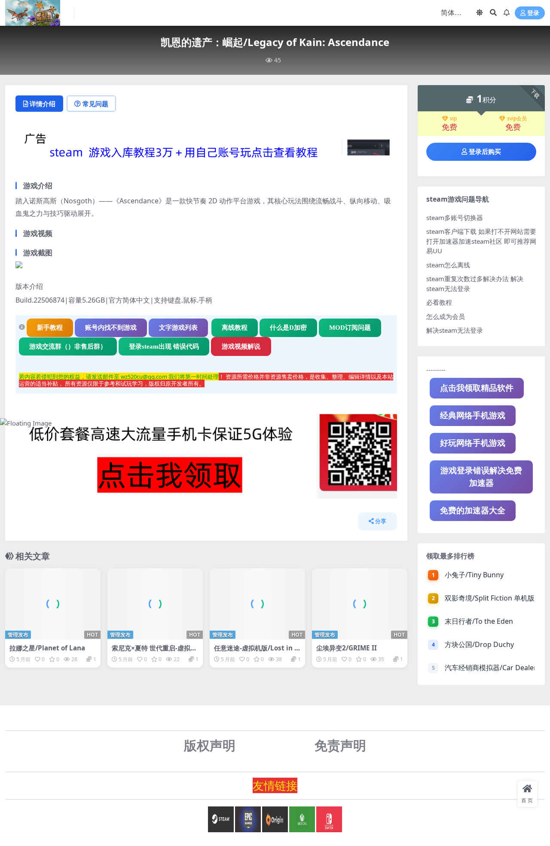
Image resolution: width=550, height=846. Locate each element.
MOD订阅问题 (350, 327)
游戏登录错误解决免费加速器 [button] (481, 476)
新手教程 (50, 327)
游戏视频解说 (241, 346)
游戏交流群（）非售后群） (68, 346)
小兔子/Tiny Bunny (474, 574)
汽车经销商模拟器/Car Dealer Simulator (490, 667)
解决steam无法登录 (454, 330)
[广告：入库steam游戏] (206, 150)
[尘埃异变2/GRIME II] (359, 604)
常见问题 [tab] (95, 103)
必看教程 (439, 302)
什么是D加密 (288, 327)
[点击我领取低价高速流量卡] (206, 458)
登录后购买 (485, 151)
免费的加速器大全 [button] (472, 510)
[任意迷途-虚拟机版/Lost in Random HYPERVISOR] (257, 604)
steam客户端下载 (451, 231)
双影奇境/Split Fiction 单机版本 (490, 598)
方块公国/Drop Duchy (479, 644)
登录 (533, 13)
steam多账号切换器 (454, 217)
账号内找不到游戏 (111, 327)
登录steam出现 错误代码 (164, 346)
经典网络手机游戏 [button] (472, 415)
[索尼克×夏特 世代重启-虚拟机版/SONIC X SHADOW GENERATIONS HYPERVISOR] (155, 604)
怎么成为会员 (445, 316)
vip (453, 119)
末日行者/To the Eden (479, 621)
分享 (380, 521)
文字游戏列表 (178, 327)
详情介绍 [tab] (42, 103)
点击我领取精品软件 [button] (476, 387)
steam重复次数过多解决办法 (467, 278)
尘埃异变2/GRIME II (346, 648)
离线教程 (235, 327)
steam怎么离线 (448, 265)
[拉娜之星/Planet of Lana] (53, 604)
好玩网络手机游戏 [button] (472, 443)
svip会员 (517, 119)
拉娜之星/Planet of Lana (47, 648)
